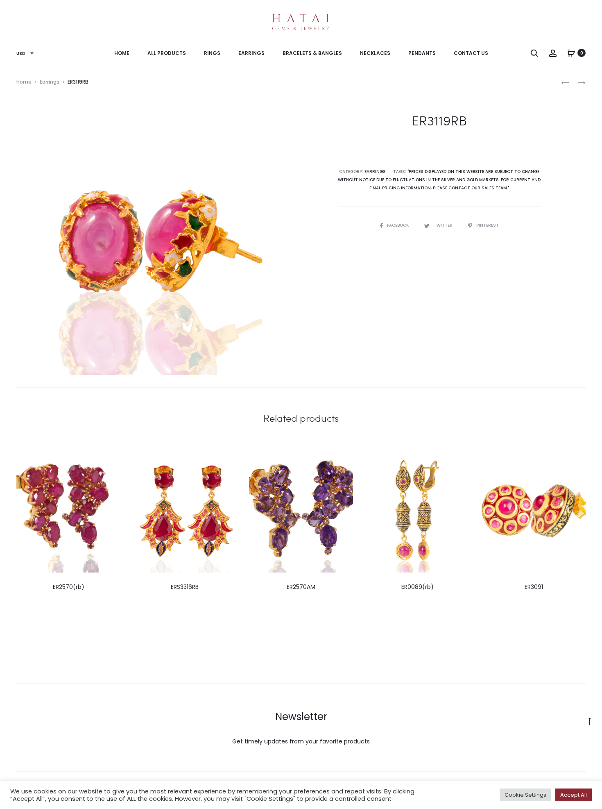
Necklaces (375, 53)
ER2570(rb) (68, 587)
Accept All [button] (573, 795)
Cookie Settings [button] (525, 795)
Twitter (444, 225)
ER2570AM (301, 587)
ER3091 (534, 587)
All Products (166, 53)
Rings (212, 53)
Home (121, 53)
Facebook (398, 225)
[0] (571, 53)
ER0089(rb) (417, 587)
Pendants (422, 53)
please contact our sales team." (471, 188)
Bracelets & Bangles (312, 53)
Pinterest (487, 225)
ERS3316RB (185, 587)
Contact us (471, 53)
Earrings (251, 53)
